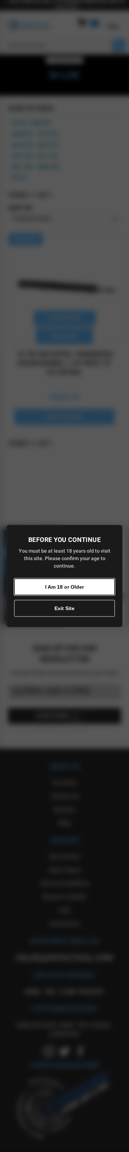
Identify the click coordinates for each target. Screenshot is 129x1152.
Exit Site (64, 608)
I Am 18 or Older (64, 587)
